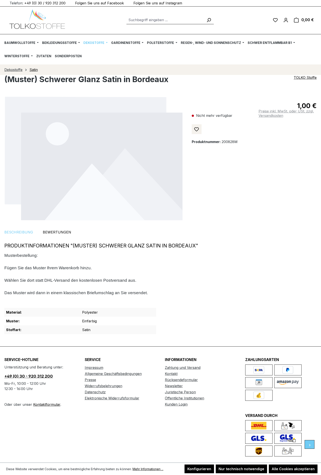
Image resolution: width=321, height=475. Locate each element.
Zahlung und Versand (182, 367)
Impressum (94, 367)
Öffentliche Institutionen (184, 398)
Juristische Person (180, 392)
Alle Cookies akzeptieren (293, 469)
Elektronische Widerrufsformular (112, 398)
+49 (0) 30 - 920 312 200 (28, 376)
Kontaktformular (46, 404)
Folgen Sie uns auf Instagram (157, 3)
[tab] (18, 232)
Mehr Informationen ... (148, 469)
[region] (93, 158)
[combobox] (165, 20)
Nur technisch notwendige (241, 469)
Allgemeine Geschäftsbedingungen (113, 373)
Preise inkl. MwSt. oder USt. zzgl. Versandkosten (286, 113)
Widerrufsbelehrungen (103, 386)
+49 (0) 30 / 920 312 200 (45, 3)
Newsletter (174, 386)
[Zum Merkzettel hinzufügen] (197, 129)
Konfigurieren (199, 469)
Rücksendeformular (181, 380)
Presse (90, 380)
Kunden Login (176, 404)
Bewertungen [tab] (57, 232)
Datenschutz (95, 392)
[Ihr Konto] (286, 20)
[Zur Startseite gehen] (37, 19)
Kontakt (171, 373)
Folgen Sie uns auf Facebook (99, 3)
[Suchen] (209, 20)
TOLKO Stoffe (305, 77)
